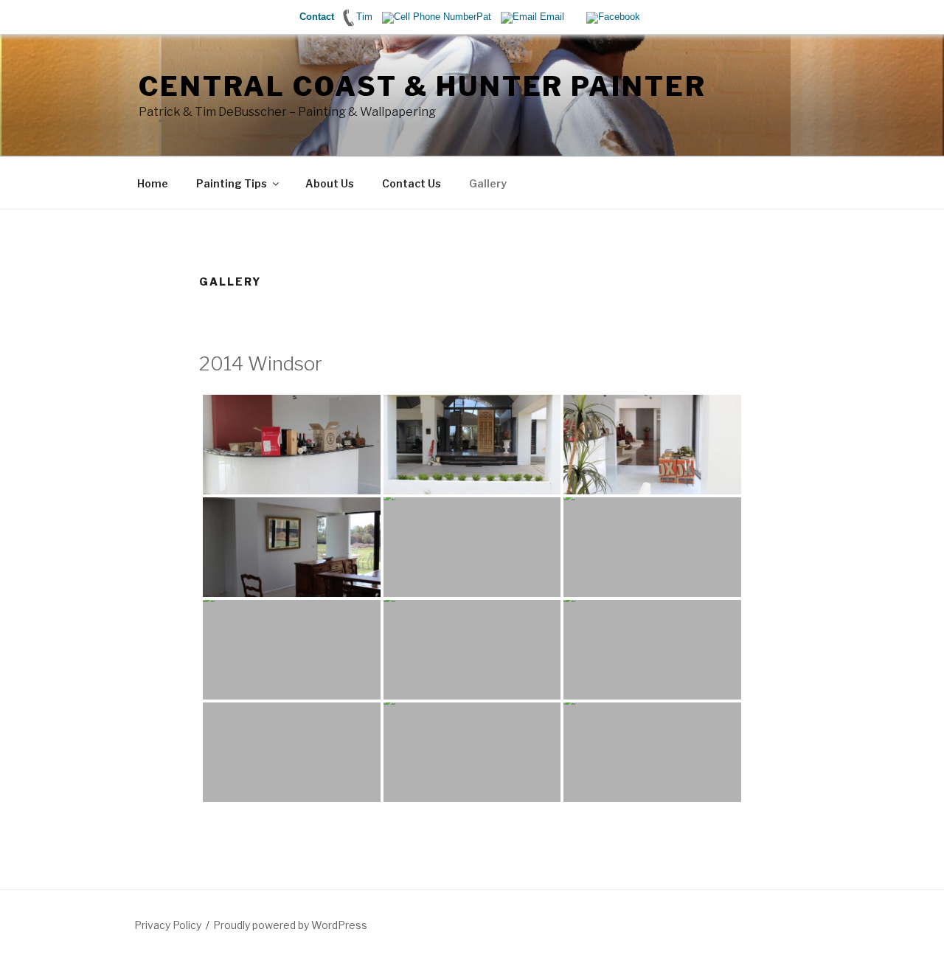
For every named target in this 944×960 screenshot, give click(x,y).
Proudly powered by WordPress (290, 925)
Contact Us (411, 183)
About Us (329, 183)
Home (152, 183)
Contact (316, 16)
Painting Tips (231, 183)
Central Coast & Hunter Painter (422, 86)
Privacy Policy (167, 925)
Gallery (488, 183)
